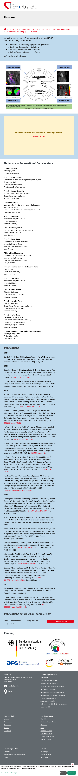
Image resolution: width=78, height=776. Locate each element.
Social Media (44, 757)
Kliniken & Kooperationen (48, 722)
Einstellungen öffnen (39, 137)
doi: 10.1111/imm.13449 (27, 564)
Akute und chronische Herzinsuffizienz (52, 686)
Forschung (14, 29)
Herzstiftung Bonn (46, 734)
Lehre (6, 757)
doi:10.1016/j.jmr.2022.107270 (29, 548)
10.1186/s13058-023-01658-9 (24, 439)
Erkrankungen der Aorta (48, 689)
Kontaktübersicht (13, 686)
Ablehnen (63, 773)
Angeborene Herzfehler (48, 701)
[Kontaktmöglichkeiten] (6, 686)
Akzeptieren (71, 773)
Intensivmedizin (45, 707)
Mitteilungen (44, 751)
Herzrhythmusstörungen (48, 698)
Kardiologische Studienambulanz (14, 754)
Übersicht (7, 719)
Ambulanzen (44, 677)
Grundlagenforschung (30, 29)
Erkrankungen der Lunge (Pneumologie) (53, 695)
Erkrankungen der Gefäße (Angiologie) (52, 692)
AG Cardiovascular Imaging (16, 32)
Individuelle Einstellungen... (9, 773)
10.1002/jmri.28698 (38, 453)
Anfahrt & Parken (46, 739)
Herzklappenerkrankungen (49, 680)
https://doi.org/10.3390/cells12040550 (18, 491)
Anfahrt (10, 691)
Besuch (6, 728)
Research (34, 32)
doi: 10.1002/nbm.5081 (22, 377)
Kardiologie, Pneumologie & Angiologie (56, 29)
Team (42, 728)
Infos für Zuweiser (46, 731)
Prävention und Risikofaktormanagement (54, 704)
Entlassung (7, 731)
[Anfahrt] (6, 691)
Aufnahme (7, 725)
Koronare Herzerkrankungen (49, 683)
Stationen (44, 725)
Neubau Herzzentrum (47, 737)
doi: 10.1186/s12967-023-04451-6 (32, 407)
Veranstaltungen (46, 754)
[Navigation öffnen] (71, 5)
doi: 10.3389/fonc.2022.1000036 (38, 511)
